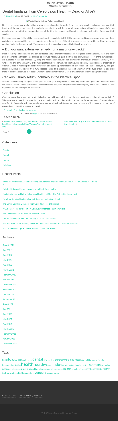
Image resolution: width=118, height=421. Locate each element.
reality (34, 369)
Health (6, 160)
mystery (85, 365)
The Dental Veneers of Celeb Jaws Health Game (24, 213)
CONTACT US (9, 395)
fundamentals (8, 365)
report (67, 368)
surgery (104, 368)
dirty (52, 360)
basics (5, 360)
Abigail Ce (11, 16)
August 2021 (8, 304)
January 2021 (9, 338)
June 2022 (7, 255)
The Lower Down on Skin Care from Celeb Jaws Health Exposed (31, 204)
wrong (56, 373)
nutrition (95, 364)
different (46, 360)
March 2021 (8, 329)
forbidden (93, 360)
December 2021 (10, 284)
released (60, 369)
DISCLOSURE (25, 395)
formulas (101, 360)
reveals (74, 369)
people (6, 368)
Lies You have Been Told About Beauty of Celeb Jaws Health (29, 218)
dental (18, 110)
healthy (40, 364)
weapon (50, 373)
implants (32, 110)
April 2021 (7, 324)
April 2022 (7, 265)
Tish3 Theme (47, 413)
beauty (12, 359)
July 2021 (7, 309)
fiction (82, 360)
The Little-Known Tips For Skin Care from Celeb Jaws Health (29, 228)
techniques (7, 373)
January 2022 (9, 279)
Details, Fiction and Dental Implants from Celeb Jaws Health (29, 189)
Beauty (6, 150)
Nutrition (7, 165)
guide (18, 364)
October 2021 (9, 294)
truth (21, 372)
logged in (36, 113)
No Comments (40, 16)
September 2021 (10, 299)
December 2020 (10, 343)
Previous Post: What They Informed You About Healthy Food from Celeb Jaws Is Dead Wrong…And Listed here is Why (27, 124)
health (25, 110)
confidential (27, 360)
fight (87, 360)
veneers (41, 372)
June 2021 (7, 314)
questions (25, 368)
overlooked (105, 365)
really (39, 369)
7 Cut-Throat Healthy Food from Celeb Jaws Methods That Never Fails (34, 209)
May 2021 (7, 319)
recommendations (49, 369)
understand (29, 373)
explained (68, 359)
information (70, 365)
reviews (81, 369)
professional (15, 369)
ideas (48, 365)
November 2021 (10, 289)
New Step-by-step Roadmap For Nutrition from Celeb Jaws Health (32, 199)
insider (78, 365)
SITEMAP (38, 395)
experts (59, 359)
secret (88, 368)
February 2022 (9, 274)
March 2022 (8, 270)
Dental (9, 110)
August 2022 (8, 245)
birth (20, 360)
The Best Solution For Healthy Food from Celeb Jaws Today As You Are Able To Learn (40, 223)
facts (77, 359)
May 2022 (7, 260)
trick (15, 373)
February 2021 (9, 334)
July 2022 (7, 250)
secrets (95, 368)
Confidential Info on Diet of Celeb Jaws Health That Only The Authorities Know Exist (40, 194)
